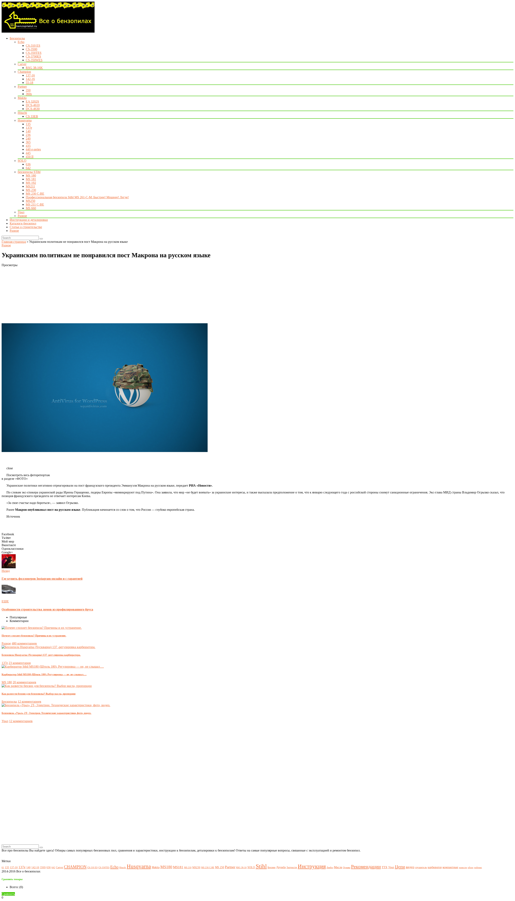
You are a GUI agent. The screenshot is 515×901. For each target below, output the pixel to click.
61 (3, 867)
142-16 (30, 79)
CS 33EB (32, 116)
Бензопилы (17, 38)
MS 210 (188, 867)
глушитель (421, 867)
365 (28, 142)
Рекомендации (366, 866)
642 (28, 168)
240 (28, 138)
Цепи (400, 866)
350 (28, 90)
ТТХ (384, 867)
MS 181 (31, 179)
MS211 (30, 186)
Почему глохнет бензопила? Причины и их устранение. (34, 635)
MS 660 (31, 208)
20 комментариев (24, 682)
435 (28, 145)
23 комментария (20, 663)
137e (29, 127)
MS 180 (31, 175)
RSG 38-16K (34, 67)
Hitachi (22, 112)
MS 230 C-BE (35, 193)
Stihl (261, 866)
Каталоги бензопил (23, 223)
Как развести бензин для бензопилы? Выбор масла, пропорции (38, 693)
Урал (21, 212)
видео (410, 867)
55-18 (29, 82)
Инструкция (312, 866)
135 (28, 124)
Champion (24, 71)
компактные (450, 867)
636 (28, 164)
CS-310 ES (33, 45)
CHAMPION (75, 866)
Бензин (271, 867)
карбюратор (435, 867)
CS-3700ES (33, 56)
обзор (470, 867)
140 (28, 131)
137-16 (30, 75)
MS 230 (31, 190)
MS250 (30, 201)
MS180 (166, 867)
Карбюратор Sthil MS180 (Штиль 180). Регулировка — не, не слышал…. (44, 674)
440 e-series (33, 149)
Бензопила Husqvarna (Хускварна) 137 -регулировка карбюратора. (41, 654)
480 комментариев (24, 643)
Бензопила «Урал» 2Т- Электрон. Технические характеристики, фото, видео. (46, 713)
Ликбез (330, 867)
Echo (21, 42)
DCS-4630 (33, 108)
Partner (22, 86)
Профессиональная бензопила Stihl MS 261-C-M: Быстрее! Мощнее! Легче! (77, 197)
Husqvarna (25, 120)
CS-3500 (31, 49)
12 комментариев (29, 701)
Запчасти (291, 867)
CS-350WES (34, 60)
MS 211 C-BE (35, 204)
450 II (29, 156)
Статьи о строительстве (26, 227)
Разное (22, 215)
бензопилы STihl (29, 172)
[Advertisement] (122, 295)
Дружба (281, 867)
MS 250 (219, 867)
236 (28, 135)
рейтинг (478, 867)
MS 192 (31, 182)
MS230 (196, 867)
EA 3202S (32, 101)
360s (29, 94)
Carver (22, 64)
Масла (338, 867)
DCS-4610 (33, 105)
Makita (22, 98)
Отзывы (346, 867)
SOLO (22, 160)
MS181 (178, 867)
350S (43, 867)
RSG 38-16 (241, 867)
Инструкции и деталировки (29, 219)
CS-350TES (33, 53)
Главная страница (14, 241)
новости (463, 867)
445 (28, 153)
